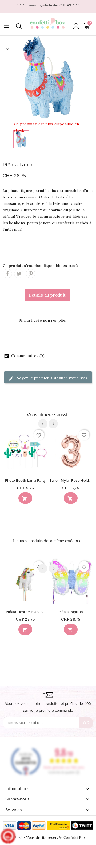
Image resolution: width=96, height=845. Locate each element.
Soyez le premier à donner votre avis (51, 378)
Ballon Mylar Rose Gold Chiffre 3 (70, 480)
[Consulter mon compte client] (76, 26)
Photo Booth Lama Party (25, 480)
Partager (7, 273)
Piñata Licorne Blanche (25, 612)
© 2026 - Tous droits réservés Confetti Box (48, 837)
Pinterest (30, 273)
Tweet (18, 273)
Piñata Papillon (70, 612)
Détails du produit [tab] (47, 295)
